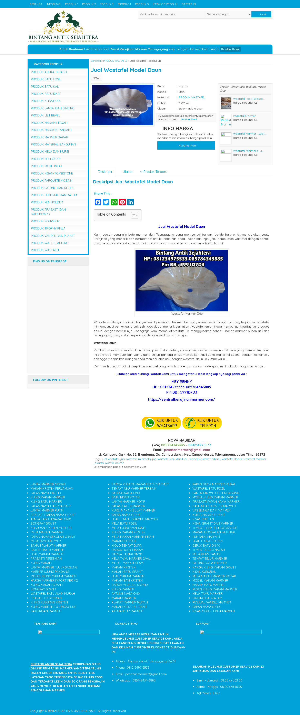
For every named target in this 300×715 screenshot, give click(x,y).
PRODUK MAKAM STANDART (51, 130)
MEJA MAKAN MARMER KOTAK (214, 576)
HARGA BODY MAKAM (127, 550)
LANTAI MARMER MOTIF (128, 502)
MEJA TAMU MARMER (46, 541)
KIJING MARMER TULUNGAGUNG (54, 607)
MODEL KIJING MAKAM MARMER (53, 576)
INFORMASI (54, 4)
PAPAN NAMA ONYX (206, 607)
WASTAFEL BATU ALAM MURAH (53, 593)
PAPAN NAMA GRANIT (127, 515)
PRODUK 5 (142, 4)
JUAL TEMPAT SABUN (207, 541)
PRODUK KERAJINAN (46, 101)
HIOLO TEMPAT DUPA (127, 545)
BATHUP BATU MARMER (47, 550)
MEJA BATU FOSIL (124, 523)
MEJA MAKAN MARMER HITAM (133, 537)
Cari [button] (262, 14)
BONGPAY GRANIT (43, 523)
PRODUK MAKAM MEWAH (49, 123)
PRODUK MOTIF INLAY (46, 166)
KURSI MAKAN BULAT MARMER (133, 510)
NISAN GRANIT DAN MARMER (212, 523)
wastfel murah (114, 462)
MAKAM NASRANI (124, 541)
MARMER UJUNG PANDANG (50, 572)
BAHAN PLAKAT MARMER (48, 545)
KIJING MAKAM (41, 563)
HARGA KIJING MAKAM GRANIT (214, 567)
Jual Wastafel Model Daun (126, 69)
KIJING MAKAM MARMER (48, 497)
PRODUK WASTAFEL (115, 60)
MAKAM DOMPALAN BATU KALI (214, 532)
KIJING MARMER (123, 589)
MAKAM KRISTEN (124, 567)
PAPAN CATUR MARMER (128, 506)
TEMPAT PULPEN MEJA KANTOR (214, 528)
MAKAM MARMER (124, 598)
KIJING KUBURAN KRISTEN (49, 602)
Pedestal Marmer (244, 115)
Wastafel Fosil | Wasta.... (249, 98)
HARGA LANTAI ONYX (127, 554)
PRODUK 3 (106, 4)
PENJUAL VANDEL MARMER (211, 602)
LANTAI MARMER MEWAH (48, 484)
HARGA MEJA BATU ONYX (130, 585)
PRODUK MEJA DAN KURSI (50, 151)
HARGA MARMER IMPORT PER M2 (54, 580)
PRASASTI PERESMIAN (46, 559)
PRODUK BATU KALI (45, 86)
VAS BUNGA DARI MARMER (211, 510)
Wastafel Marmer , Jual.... (250, 133)
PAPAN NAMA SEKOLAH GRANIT (53, 537)
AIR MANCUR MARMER (127, 611)
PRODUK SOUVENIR (45, 221)
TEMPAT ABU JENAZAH (208, 550)
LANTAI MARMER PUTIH (47, 510)
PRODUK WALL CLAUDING (49, 243)
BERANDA (36, 4)
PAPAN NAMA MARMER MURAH (214, 484)
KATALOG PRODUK (165, 4)
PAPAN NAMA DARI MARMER (51, 506)
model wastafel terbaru (204, 459)
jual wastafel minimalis (135, 459)
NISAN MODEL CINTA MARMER (213, 611)
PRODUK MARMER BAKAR (49, 137)
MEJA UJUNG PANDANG (128, 528)
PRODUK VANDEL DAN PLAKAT (53, 236)
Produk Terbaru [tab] (154, 171)
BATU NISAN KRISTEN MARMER (214, 506)
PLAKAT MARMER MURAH (130, 602)
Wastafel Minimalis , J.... (248, 150)
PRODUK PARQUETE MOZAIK (51, 180)
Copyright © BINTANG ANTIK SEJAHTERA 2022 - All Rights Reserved (78, 711)
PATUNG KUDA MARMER (209, 563)
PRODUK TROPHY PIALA (48, 228)
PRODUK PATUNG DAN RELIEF (52, 188)
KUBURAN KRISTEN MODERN (51, 528)
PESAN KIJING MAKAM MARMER (214, 589)
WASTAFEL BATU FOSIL (208, 488)
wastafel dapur (232, 459)
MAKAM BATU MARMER (209, 585)
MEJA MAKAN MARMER (47, 532)
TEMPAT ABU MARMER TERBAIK (134, 488)
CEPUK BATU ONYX (206, 545)
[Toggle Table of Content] (132, 215)
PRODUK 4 (124, 4)
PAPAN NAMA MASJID (46, 493)
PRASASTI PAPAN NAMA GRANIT (53, 515)
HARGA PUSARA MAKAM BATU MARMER (140, 484)
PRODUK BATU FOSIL (46, 79)
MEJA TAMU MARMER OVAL (131, 559)
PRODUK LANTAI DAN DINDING (52, 108)
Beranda (96, 60)
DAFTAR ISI (189, 4)
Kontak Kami (230, 49)
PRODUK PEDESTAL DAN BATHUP (55, 195)
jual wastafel (110, 459)
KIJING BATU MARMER (46, 502)
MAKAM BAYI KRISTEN (127, 580)
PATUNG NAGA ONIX (126, 493)
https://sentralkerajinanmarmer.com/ (181, 399)
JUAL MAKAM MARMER (47, 554)
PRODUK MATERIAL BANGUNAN (53, 144)
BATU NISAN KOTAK (126, 497)
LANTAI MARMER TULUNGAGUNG (54, 567)
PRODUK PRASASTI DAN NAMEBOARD (48, 212)
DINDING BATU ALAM (207, 598)
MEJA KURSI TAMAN (206, 554)
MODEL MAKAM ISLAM (127, 563)
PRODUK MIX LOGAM (46, 159)
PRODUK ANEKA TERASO (49, 72)
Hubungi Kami (187, 145)
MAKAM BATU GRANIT (127, 572)
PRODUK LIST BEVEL (45, 115)
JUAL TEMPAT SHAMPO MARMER (135, 519)
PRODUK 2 (89, 4)
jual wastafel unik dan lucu (170, 459)
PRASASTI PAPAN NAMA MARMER (216, 502)
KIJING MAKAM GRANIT (47, 585)
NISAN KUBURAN (204, 572)
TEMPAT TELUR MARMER (209, 559)
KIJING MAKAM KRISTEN (129, 532)
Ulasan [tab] (127, 171)
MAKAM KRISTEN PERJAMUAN (52, 488)
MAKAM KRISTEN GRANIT (129, 607)
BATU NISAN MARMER (46, 611)
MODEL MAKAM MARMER (210, 580)
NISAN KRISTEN (203, 519)
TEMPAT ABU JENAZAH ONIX (51, 519)
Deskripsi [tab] (104, 171)
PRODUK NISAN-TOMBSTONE (52, 173)
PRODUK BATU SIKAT (46, 94)
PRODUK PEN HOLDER (47, 202)
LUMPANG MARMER (206, 537)
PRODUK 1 (71, 4)
